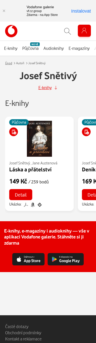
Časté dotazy (16, 326)
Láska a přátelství (30, 169)
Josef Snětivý (19, 163)
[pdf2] (26, 204)
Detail (21, 195)
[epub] (39, 204)
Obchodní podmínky (23, 332)
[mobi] (33, 204)
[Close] (3, 10)
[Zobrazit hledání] (67, 31)
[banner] (11, 31)
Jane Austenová (44, 163)
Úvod (8, 63)
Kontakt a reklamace (23, 338)
